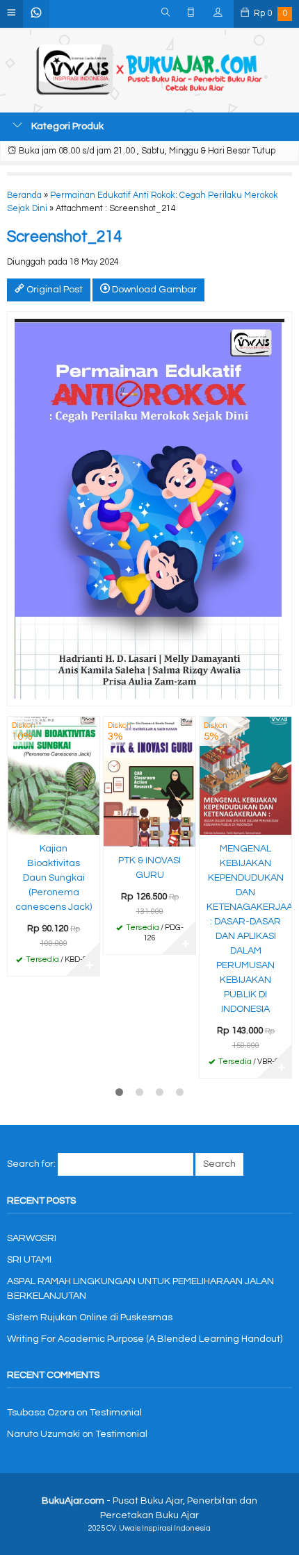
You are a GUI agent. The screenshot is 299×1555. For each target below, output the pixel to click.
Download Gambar (153, 289)
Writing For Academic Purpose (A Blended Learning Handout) (144, 1339)
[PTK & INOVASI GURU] (149, 781)
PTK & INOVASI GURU (149, 868)
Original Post (53, 289)
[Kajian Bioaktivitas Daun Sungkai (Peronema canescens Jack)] (53, 776)
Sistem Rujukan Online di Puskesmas (89, 1317)
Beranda (24, 195)
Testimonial (116, 1412)
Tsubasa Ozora (40, 1412)
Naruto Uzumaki (43, 1434)
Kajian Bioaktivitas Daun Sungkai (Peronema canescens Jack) (53, 878)
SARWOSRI (31, 1238)
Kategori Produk (66, 126)
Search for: (31, 1164)
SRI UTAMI (29, 1260)
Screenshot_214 (64, 237)
